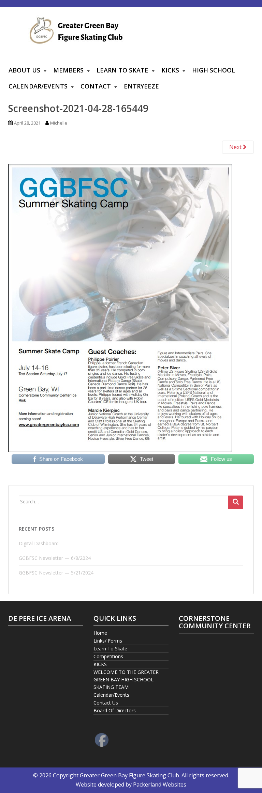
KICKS (170, 70)
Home (100, 633)
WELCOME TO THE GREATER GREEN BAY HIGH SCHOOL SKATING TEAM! (126, 679)
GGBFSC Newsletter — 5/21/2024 (56, 572)
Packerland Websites (159, 784)
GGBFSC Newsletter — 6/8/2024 (55, 558)
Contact (96, 86)
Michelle (58, 123)
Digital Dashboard (39, 543)
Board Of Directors (114, 710)
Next (236, 147)
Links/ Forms (107, 640)
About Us (24, 70)
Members (68, 70)
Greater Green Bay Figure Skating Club (129, 775)
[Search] (235, 502)
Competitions (108, 656)
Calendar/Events (38, 86)
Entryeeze (141, 86)
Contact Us (105, 702)
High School (213, 70)
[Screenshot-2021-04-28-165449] (120, 307)
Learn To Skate (122, 70)
